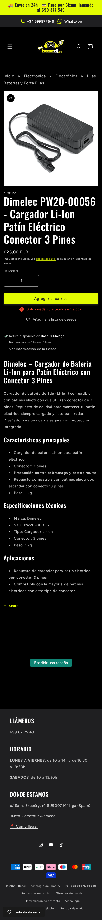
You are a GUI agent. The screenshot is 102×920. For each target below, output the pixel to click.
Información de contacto (43, 901)
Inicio (9, 76)
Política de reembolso (36, 893)
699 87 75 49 (22, 732)
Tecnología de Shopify (44, 886)
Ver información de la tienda (32, 349)
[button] (9, 46)
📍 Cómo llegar (24, 826)
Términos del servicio (71, 893)
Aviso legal (73, 901)
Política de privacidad (80, 885)
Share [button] (14, 606)
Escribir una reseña (51, 662)
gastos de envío (46, 258)
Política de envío (72, 908)
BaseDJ (23, 886)
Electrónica (35, 76)
